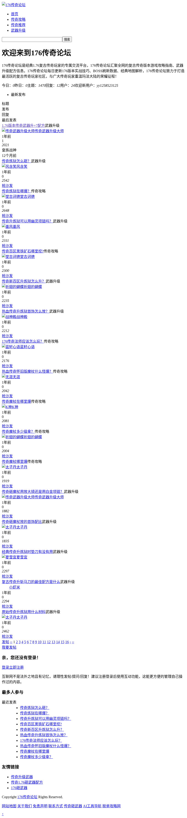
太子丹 (21, 467)
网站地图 (9, 806)
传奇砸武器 (73, 806)
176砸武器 (19, 788)
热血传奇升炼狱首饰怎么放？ (25, 311)
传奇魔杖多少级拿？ (18, 431)
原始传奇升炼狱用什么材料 (24, 612)
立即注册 (16, 667)
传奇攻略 (18, 19)
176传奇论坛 (27, 797)
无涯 (16, 377)
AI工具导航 (92, 806)
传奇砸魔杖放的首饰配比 (22, 522)
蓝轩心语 (27, 347)
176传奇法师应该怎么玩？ (23, 341)
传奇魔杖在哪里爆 (16, 401)
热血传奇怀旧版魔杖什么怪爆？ (27, 371)
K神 (15, 407)
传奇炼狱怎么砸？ (16, 161)
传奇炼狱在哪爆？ (16, 191)
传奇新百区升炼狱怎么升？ (24, 281)
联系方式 (55, 806)
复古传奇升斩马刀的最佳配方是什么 (31, 582)
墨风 (16, 227)
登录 (5, 667)
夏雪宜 (21, 557)
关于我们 (24, 806)
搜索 (67, 39)
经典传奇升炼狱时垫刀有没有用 (27, 552)
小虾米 (14, 587)
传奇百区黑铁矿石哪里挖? (23, 251)
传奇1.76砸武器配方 (27, 782)
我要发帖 (9, 647)
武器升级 (18, 30)
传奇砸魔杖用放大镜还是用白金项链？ (33, 492)
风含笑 (21, 166)
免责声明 (40, 806)
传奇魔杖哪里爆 (14, 462)
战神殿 (21, 317)
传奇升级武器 (22, 777)
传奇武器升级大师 (49, 131)
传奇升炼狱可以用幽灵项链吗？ (27, 221)
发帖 (5, 642)
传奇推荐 (18, 25)
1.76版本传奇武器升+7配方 (23, 125)
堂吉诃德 (27, 197)
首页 (14, 14)
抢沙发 (7, 186)
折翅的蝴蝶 (33, 287)
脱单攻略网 (111, 806)
